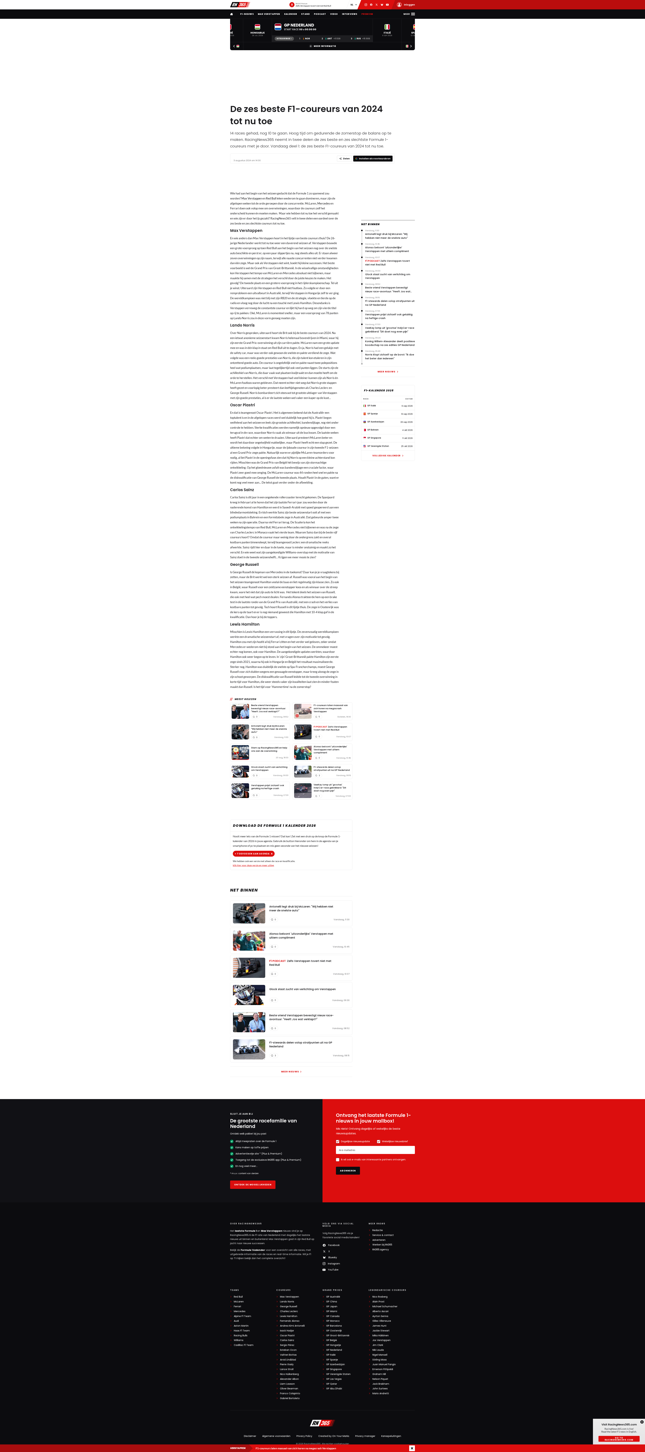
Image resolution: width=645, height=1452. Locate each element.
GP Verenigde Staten (338, 1374)
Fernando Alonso (289, 1321)
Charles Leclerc (289, 1311)
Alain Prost (378, 1301)
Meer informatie (325, 46)
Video (334, 14)
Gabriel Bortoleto (290, 1398)
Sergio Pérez (287, 1345)
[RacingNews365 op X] (376, 4)
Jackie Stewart (381, 1330)
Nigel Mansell (379, 1354)
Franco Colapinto (290, 1393)
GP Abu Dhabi (334, 1388)
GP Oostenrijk (334, 1330)
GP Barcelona (334, 1325)
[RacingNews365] (240, 4)
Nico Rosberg (380, 1296)
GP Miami (331, 1311)
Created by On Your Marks (333, 1436)
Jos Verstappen (381, 1340)
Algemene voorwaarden (276, 1436)
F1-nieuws (247, 14)
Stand (305, 14)
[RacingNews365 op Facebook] (371, 4)
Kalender (290, 14)
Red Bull (271, 198)
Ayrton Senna (380, 1316)
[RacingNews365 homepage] (231, 14)
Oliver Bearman (289, 1388)
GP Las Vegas (334, 1379)
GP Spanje (332, 1359)
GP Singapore (334, 1369)
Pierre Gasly (287, 1364)
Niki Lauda (378, 1350)
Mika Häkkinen (380, 1335)
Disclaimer (250, 1436)
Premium (367, 14)
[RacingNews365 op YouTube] (387, 4)
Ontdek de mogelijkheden (252, 1184)
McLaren (239, 1301)
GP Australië (333, 1296)
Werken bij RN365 (382, 1244)
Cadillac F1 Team (243, 1345)
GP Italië (331, 1354)
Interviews (349, 14)
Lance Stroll (286, 1369)
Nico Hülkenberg (289, 1374)
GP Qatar (331, 1383)
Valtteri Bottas (288, 1354)
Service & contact (383, 1235)
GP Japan (331, 1306)
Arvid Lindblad (288, 1359)
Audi (236, 1321)
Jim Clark (377, 1345)
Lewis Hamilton (288, 1316)
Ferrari (237, 1306)
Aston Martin (241, 1325)
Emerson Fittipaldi (382, 1369)
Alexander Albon (289, 1379)
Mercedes (323, 203)
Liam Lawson (287, 1383)
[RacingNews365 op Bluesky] (382, 4)
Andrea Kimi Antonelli (292, 1325)
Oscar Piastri (287, 1335)
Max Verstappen (269, 14)
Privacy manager (365, 1436)
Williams (238, 1340)
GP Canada (332, 1316)
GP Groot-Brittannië (337, 1335)
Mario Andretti (380, 1393)
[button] (257, 30)
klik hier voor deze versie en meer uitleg (253, 865)
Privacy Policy (304, 1436)
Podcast (320, 14)
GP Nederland (334, 1350)
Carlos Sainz (287, 1340)
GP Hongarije (333, 1345)
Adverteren (378, 1240)
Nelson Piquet (380, 1379)
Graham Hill (379, 1374)
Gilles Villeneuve (381, 1321)
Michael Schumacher (384, 1306)
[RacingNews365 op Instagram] (366, 4)
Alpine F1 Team (242, 1316)
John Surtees (380, 1388)
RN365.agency (380, 1249)
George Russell (288, 1306)
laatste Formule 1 (246, 1231)
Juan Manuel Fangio (384, 1364)
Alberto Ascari (380, 1311)
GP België (331, 1340)
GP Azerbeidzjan (335, 1364)
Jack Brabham (380, 1383)
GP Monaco (333, 1321)
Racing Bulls (240, 1335)
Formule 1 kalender (253, 1250)
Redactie (377, 1230)
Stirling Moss (379, 1359)
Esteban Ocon (288, 1350)
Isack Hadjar (287, 1330)
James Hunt (379, 1325)
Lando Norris (287, 1301)
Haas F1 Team (242, 1330)
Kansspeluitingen (391, 1436)
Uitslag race (283, 38)
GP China (331, 1301)
